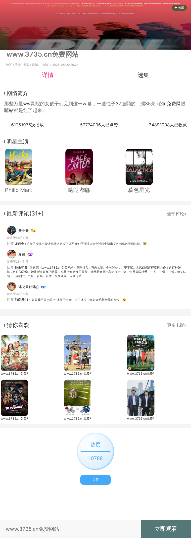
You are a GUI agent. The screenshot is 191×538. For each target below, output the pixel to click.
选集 (143, 75)
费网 (176, 104)
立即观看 (165, 528)
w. (85, 104)
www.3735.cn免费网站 (14, 373)
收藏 (181, 7)
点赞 (95, 479)
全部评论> (177, 213)
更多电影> (177, 325)
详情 (47, 75)
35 (148, 104)
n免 (167, 104)
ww (27, 104)
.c (157, 104)
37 (118, 104)
